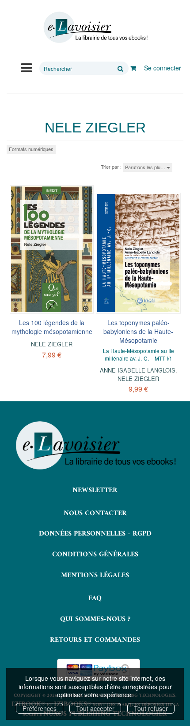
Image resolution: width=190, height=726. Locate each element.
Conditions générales (95, 554)
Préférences (40, 708)
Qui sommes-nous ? (95, 619)
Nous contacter (95, 513)
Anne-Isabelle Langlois (137, 370)
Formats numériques (31, 148)
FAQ (95, 598)
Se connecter (162, 67)
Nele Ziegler (51, 344)
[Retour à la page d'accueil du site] (95, 27)
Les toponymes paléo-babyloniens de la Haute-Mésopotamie (138, 331)
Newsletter (95, 490)
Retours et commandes (95, 640)
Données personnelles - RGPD (95, 534)
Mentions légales (95, 575)
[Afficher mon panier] (133, 67)
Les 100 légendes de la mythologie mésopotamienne (51, 327)
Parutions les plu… (146, 167)
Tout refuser (151, 708)
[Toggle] (26, 67)
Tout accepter (95, 708)
